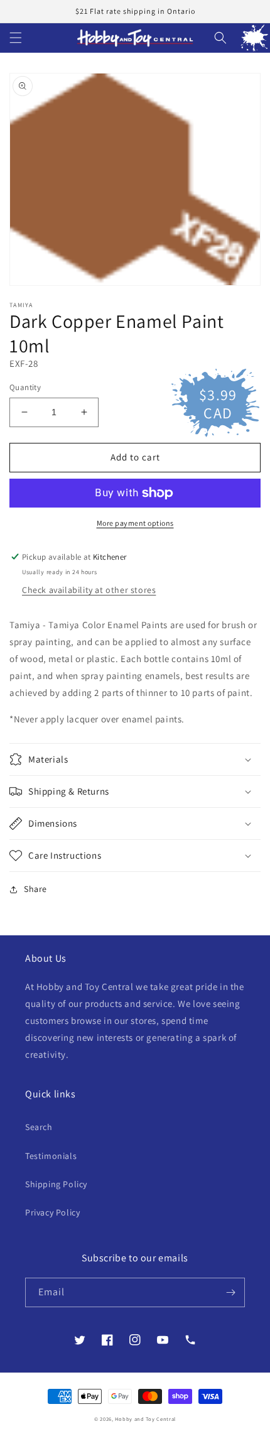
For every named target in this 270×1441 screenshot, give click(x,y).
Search (39, 1127)
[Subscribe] (230, 1292)
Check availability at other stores (89, 589)
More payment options (135, 523)
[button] (16, 38)
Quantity (25, 387)
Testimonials (51, 1155)
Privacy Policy (52, 1212)
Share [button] (35, 889)
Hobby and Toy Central (145, 1418)
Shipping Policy (56, 1184)
